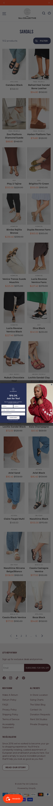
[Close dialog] (51, 384)
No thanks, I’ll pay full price (13, 419)
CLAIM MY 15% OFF (13, 417)
